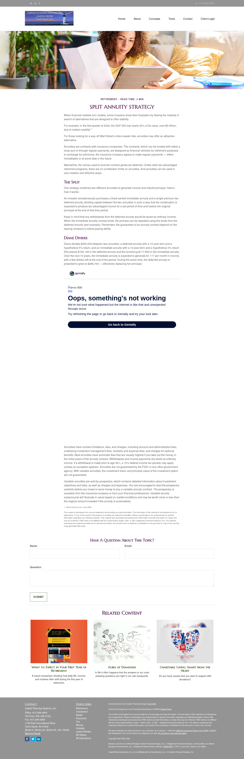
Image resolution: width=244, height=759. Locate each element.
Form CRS (151, 703)
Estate (79, 715)
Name (33, 546)
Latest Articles (83, 731)
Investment (82, 711)
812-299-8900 (206, 3)
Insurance (81, 718)
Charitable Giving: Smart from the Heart (185, 669)
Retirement (82, 708)
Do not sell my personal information (172, 733)
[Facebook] (39, 3)
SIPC (171, 746)
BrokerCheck (166, 709)
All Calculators (83, 738)
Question (35, 567)
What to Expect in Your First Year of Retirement (59, 669)
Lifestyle (80, 728)
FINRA (165, 746)
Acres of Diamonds (122, 667)
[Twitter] (31, 3)
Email (127, 546)
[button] (137, 19)
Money (79, 724)
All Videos (81, 734)
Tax (78, 721)
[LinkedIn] (35, 3)
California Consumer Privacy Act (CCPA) (192, 730)
